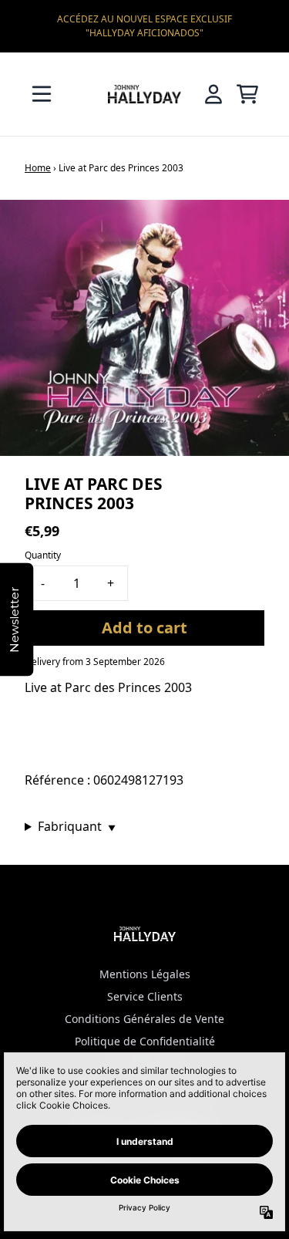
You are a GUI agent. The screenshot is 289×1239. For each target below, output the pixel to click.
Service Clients (145, 996)
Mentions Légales (144, 974)
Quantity (43, 555)
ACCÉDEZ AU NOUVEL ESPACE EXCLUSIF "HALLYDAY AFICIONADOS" (144, 25)
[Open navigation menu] (42, 94)
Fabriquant (77, 826)
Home (38, 167)
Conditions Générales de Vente (144, 1018)
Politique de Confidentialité (145, 1041)
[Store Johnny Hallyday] (145, 94)
